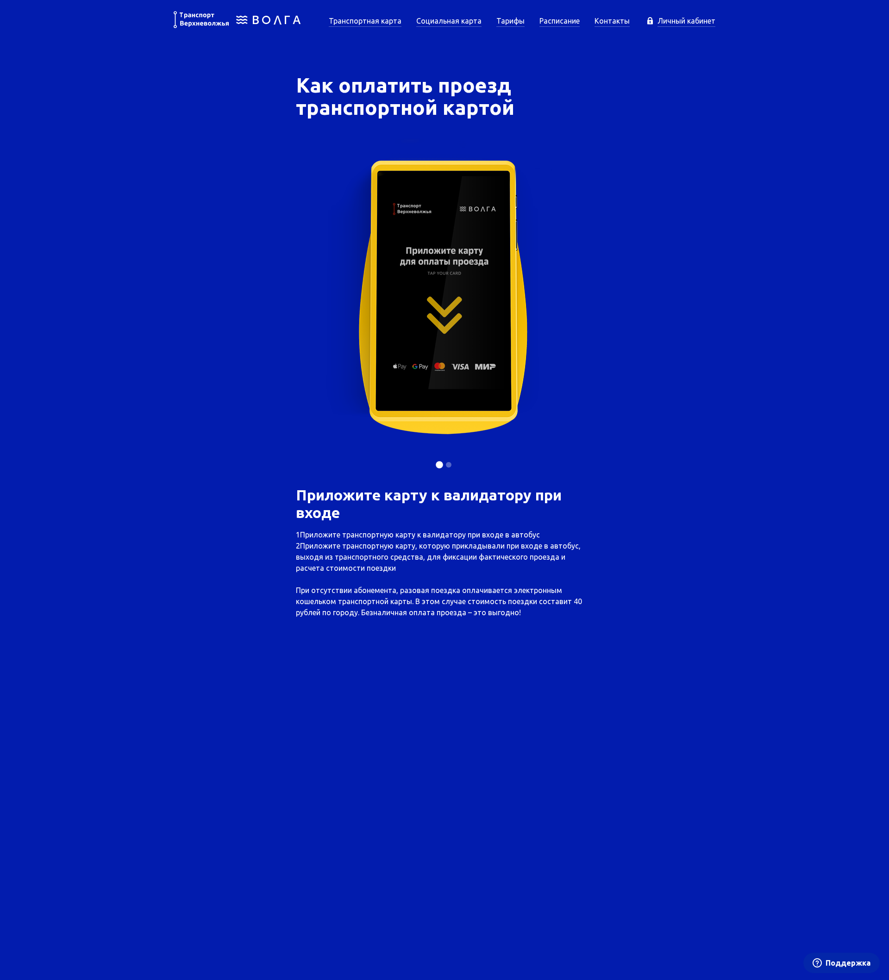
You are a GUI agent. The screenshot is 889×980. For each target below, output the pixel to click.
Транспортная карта (365, 21)
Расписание (559, 21)
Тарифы (510, 21)
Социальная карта (449, 21)
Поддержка (848, 963)
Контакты (612, 21)
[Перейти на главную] (237, 25)
